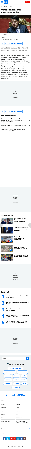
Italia (24, 376)
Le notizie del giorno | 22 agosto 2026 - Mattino (13, 125)
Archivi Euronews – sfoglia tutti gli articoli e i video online (22, 422)
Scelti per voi (7, 215)
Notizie (5, 6)
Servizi (3, 429)
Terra (17, 407)
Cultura (18, 414)
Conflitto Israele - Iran (15, 368)
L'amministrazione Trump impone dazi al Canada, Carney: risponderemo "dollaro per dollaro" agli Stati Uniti (12, 120)
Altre (2, 433)
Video (2, 417)
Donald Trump (22, 372)
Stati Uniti (7, 383)
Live (27, 2)
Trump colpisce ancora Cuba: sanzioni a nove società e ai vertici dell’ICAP (13, 130)
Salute (18, 411)
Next (2, 411)
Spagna (8, 379)
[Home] (1, 6)
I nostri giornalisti (5, 421)
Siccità (17, 383)
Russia (16, 376)
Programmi (19, 417)
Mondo (10, 6)
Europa (3, 404)
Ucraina (8, 376)
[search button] (27, 358)
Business (3, 407)
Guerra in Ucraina (9, 372)
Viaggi (3, 414)
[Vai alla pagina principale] (6, 2)
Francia (16, 387)
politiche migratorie (20, 379)
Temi (2, 400)
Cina (24, 383)
